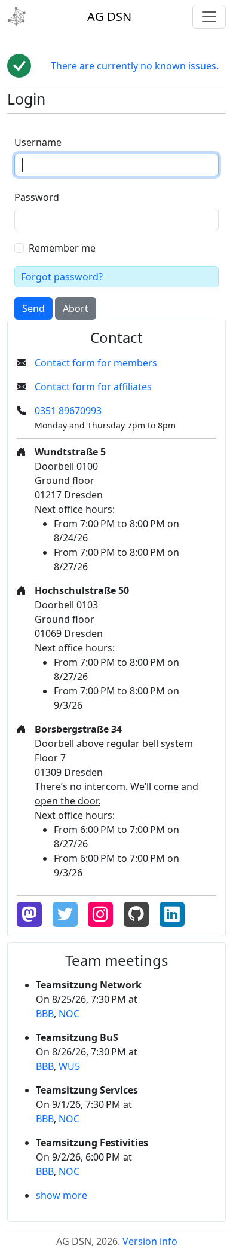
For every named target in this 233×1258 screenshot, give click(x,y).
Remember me (62, 248)
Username (38, 142)
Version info (149, 1241)
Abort (75, 308)
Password (36, 197)
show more (61, 1195)
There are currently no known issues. (135, 65)
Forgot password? (62, 276)
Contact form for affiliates (93, 386)
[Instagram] (100, 914)
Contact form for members (96, 362)
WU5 (69, 1066)
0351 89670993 (68, 410)
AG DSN (109, 16)
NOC (69, 1013)
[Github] (136, 914)
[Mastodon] (29, 914)
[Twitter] (65, 914)
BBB (45, 1013)
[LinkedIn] (172, 914)
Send (33, 308)
